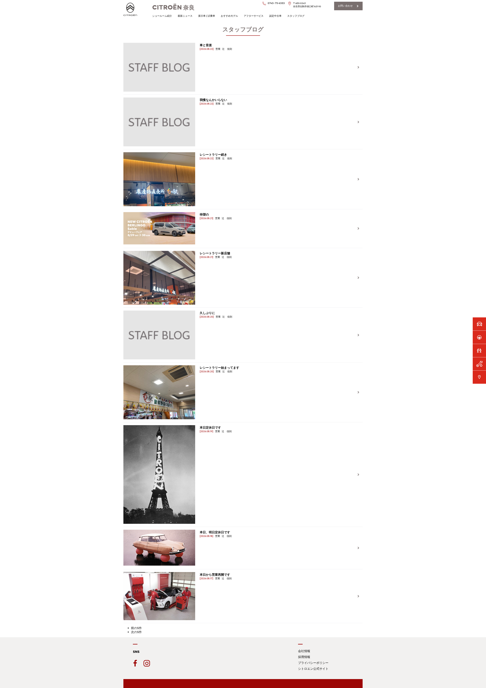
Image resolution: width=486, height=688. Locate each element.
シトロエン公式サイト (313, 669)
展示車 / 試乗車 (206, 15)
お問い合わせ (345, 5)
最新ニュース (185, 15)
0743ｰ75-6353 (276, 3)
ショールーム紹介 (162, 15)
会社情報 (304, 651)
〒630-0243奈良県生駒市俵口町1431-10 (307, 5)
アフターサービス (254, 15)
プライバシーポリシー (313, 663)
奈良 (173, 7)
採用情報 (304, 657)
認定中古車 (275, 15)
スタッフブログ (296, 15)
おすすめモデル (229, 15)
